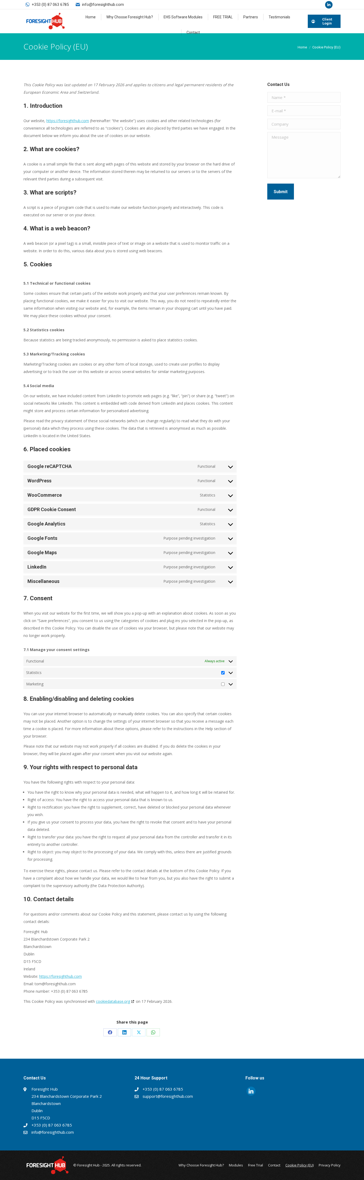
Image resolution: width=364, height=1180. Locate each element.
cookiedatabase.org (113, 1001)
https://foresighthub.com (67, 120)
